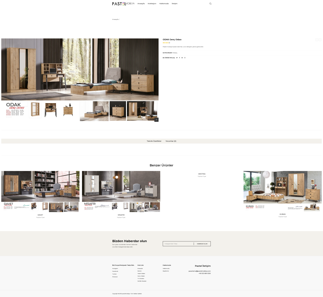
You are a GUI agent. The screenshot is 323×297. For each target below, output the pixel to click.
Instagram (115, 268)
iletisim (140, 271)
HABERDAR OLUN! (202, 243)
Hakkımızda (164, 4)
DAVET (40, 215)
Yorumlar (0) (171, 141)
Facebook (115, 271)
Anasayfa (141, 4)
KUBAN (283, 214)
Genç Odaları (141, 276)
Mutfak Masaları (142, 281)
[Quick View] (4, 191)
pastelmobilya (126, 293)
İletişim (174, 4)
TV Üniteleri (141, 278)
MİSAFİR (121, 215)
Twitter (114, 274)
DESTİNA (201, 174)
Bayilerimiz (166, 271)
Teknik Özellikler (154, 141)
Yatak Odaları (141, 273)
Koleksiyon (152, 4)
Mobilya (174, 53)
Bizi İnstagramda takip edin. (124, 247)
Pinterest (115, 276)
